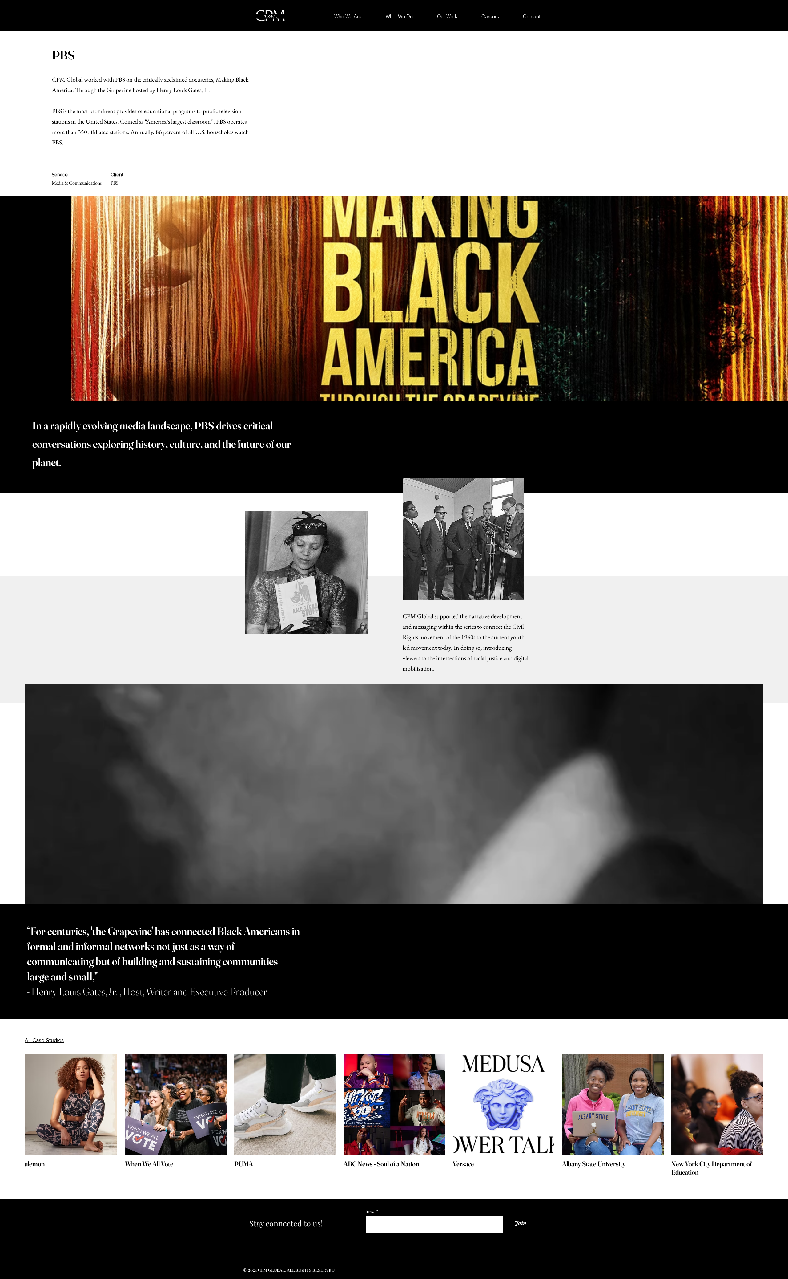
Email (371, 1211)
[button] (439, 16)
